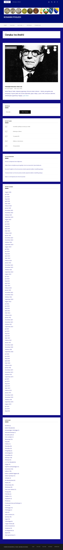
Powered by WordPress (9, 546)
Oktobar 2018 (8, 399)
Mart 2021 (7, 338)
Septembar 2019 (9, 376)
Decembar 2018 (9, 395)
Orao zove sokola (9, 489)
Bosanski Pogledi (9, 88)
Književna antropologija (11, 466)
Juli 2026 (7, 194)
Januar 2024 (8, 262)
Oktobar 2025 (8, 215)
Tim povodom (16, 146)
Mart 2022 (7, 313)
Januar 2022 (8, 317)
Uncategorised (8, 530)
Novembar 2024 (9, 240)
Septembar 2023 (9, 272)
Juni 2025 (7, 224)
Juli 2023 (7, 276)
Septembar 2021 (9, 326)
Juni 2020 (7, 356)
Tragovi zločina (9, 523)
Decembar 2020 (9, 345)
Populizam (7, 498)
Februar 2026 (8, 205)
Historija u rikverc (16, 2)
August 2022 (8, 301)
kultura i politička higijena (11, 473)
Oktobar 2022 (8, 297)
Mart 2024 (7, 258)
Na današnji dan (9, 480)
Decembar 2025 (9, 210)
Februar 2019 (8, 390)
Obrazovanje (8, 485)
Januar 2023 (8, 290)
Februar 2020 (8, 365)
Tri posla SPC (16, 136)
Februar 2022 (8, 315)
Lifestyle (7, 478)
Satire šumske (8, 514)
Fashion (7, 444)
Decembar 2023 (9, 265)
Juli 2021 (7, 329)
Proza (6, 505)
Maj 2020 (7, 358)
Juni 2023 (7, 278)
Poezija (7, 491)
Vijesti (6, 532)
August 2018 (8, 404)
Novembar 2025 (9, 212)
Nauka (6, 482)
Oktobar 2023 (8, 269)
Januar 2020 (8, 367)
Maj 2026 (7, 199)
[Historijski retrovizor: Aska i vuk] (31, 63)
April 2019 (7, 386)
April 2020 (7, 361)
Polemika (7, 494)
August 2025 (8, 219)
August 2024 (8, 247)
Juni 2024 (7, 251)
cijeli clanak (26, 95)
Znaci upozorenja (9, 535)
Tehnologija (8, 521)
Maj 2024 (7, 253)
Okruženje (7, 487)
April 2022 (7, 310)
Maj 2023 (7, 281)
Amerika (7, 425)
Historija (7, 457)
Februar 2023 (8, 288)
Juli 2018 (7, 406)
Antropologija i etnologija (11, 430)
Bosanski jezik (8, 434)
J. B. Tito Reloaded (9, 462)
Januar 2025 (8, 235)
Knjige (6, 464)
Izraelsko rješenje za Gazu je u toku (21, 126)
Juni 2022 (7, 306)
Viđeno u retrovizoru (18, 141)
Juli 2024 (7, 249)
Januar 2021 (8, 342)
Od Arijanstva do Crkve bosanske (17, 176)
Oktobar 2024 (8, 242)
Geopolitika (8, 455)
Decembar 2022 (9, 292)
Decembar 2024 (9, 237)
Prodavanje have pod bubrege (12, 503)
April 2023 (7, 283)
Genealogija (8, 453)
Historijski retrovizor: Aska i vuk (13, 86)
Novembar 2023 (9, 267)
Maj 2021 (7, 333)
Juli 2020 (7, 354)
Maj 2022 (7, 308)
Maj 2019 (7, 383)
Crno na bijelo (8, 437)
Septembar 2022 (9, 299)
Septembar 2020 (9, 351)
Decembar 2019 (9, 370)
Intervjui (29, 25)
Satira (6, 512)
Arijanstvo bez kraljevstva (16, 161)
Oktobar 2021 (8, 324)
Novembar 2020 (9, 347)
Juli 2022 (7, 304)
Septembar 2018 (9, 402)
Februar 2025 (8, 233)
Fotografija (8, 450)
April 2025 (7, 228)
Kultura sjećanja (9, 475)
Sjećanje (7, 516)
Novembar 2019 (9, 372)
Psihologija (7, 507)
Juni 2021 (7, 331)
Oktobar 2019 (8, 374)
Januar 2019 (8, 392)
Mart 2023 (7, 285)
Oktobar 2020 (8, 349)
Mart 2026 (7, 203)
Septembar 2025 (9, 217)
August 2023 (8, 274)
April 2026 (7, 201)
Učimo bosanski (9, 526)
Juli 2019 (7, 379)
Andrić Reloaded (11, 47)
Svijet (5, 25)
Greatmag (21, 546)
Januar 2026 (8, 208)
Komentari (38, 25)
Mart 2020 (7, 363)
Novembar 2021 (9, 322)
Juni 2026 (7, 196)
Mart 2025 (7, 231)
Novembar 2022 (9, 294)
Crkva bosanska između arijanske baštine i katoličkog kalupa (29, 169)
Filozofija (7, 448)
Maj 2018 (7, 411)
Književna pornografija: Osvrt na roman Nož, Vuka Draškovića (27, 165)
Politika (12, 25)
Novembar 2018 (9, 397)
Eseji (6, 441)
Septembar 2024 (9, 244)
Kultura (20, 25)
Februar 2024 (8, 260)
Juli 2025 (7, 221)
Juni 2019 (7, 381)
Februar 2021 (8, 340)
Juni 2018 (7, 408)
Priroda (7, 501)
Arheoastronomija (9, 432)
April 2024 (7, 256)
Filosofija (7, 446)
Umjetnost (7, 528)
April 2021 (7, 335)
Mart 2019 (7, 388)
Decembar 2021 (9, 319)
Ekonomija (7, 439)
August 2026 (8, 192)
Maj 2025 (7, 226)
